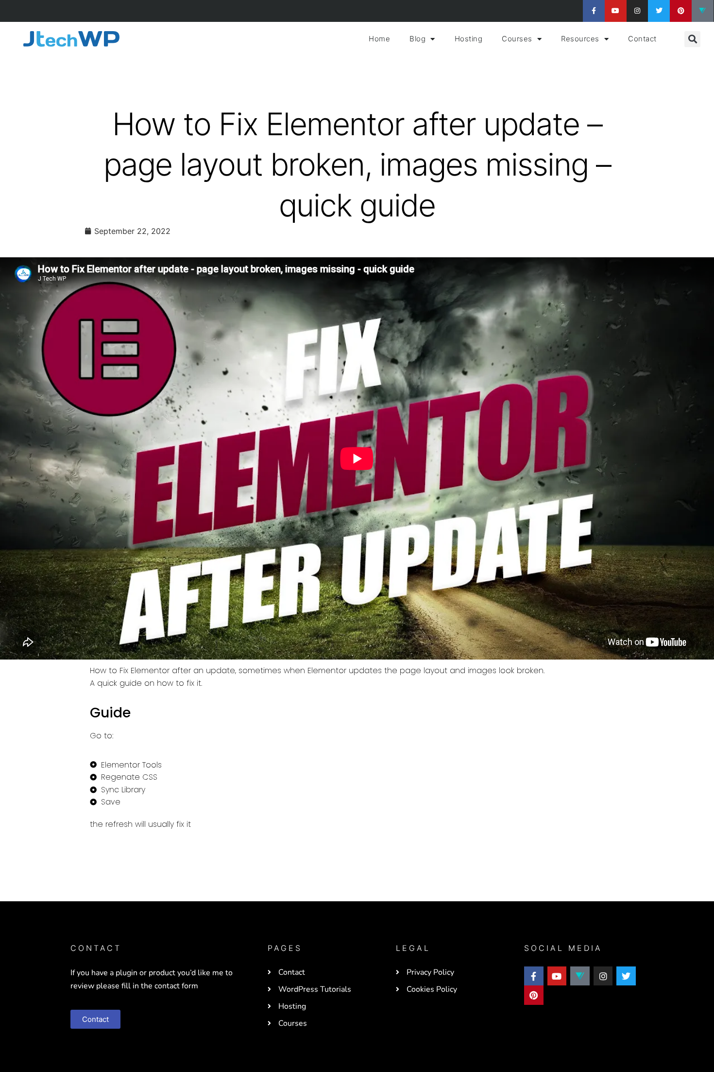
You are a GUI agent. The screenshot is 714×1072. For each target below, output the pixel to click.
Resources (580, 38)
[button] (692, 39)
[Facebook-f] (594, 11)
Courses (517, 38)
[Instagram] (637, 11)
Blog (417, 38)
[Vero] (703, 11)
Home (379, 38)
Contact (642, 38)
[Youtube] (616, 11)
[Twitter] (659, 11)
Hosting (469, 38)
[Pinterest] (681, 11)
